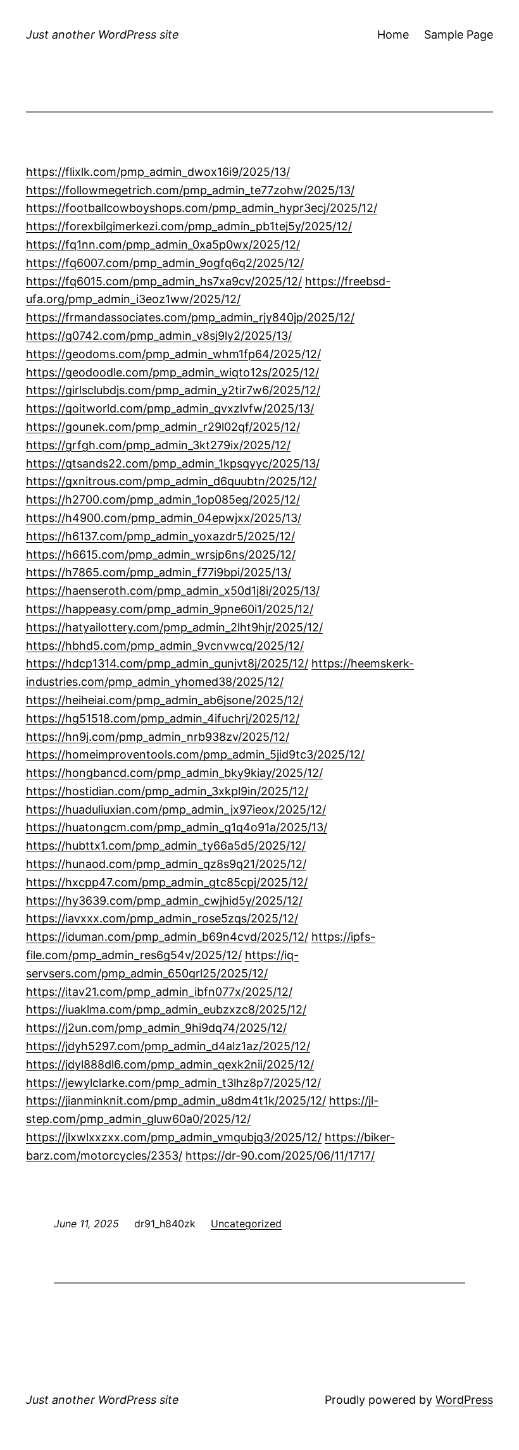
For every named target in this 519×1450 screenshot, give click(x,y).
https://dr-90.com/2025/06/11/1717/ (280, 1155)
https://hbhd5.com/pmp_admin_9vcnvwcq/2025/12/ (165, 645)
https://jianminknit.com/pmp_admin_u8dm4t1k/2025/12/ (176, 1100)
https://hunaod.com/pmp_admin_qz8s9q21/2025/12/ (166, 864)
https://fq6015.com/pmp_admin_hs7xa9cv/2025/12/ (164, 281)
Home (393, 34)
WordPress (464, 1399)
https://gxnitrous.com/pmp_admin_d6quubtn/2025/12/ (171, 481)
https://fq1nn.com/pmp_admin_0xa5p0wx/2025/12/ (163, 244)
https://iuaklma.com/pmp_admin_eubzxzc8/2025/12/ (166, 1009)
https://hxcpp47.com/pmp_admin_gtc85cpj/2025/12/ (167, 882)
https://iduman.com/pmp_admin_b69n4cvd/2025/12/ (167, 936)
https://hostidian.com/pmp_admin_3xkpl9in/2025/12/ (167, 791)
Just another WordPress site (102, 34)
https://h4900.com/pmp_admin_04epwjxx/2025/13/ (163, 517)
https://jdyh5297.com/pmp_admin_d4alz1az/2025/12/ (168, 1046)
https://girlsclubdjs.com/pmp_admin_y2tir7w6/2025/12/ (173, 390)
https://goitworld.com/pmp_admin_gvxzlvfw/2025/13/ (170, 408)
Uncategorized (246, 1223)
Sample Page (458, 34)
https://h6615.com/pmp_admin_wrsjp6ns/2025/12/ (161, 554)
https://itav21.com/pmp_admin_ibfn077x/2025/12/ (159, 991)
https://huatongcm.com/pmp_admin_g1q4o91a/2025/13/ (176, 827)
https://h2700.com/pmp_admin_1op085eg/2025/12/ (163, 499)
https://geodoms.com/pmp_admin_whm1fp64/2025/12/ (173, 354)
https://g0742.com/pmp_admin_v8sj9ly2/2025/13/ (159, 335)
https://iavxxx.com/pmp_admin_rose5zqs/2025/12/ (162, 918)
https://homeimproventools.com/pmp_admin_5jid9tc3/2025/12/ (195, 754)
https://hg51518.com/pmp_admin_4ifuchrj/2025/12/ (162, 718)
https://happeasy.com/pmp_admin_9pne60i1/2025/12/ (169, 609)
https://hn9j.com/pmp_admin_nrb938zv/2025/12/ (157, 736)
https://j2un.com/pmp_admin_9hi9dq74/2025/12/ (156, 1027)
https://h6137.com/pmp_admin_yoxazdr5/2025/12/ (160, 536)
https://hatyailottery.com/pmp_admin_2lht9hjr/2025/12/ (174, 627)
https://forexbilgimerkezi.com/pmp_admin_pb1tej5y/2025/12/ (189, 226)
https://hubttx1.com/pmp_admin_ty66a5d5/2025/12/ (166, 845)
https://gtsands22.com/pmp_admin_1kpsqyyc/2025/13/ (173, 463)
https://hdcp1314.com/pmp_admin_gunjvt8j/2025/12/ (167, 663)
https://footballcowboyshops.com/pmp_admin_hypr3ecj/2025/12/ (201, 207)
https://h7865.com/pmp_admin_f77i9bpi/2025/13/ (158, 572)
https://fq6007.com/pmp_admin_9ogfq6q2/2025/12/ (165, 263)
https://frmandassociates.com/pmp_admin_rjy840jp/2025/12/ (190, 317)
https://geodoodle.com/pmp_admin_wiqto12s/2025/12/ (172, 372)
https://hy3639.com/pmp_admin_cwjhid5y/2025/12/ (164, 900)
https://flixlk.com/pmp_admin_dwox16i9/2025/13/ (158, 171)
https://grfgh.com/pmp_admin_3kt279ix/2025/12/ (158, 445)
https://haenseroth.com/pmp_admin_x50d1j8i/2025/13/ (173, 590)
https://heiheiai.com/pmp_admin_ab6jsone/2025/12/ (164, 700)
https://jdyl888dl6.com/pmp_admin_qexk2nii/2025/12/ (170, 1064)
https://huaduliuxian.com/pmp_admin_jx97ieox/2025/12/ (176, 809)
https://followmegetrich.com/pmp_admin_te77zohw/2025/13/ (190, 190)
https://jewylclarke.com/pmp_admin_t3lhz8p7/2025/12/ (173, 1082)
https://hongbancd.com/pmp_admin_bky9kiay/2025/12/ (174, 772)
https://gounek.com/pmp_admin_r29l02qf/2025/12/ (163, 426)
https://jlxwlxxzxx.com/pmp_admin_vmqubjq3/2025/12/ (174, 1137)
